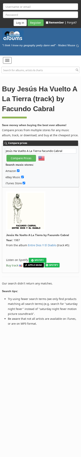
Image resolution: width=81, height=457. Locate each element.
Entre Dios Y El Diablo (42, 245)
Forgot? (72, 22)
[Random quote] (77, 45)
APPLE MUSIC (35, 265)
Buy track (12, 265)
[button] (7, 60)
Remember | (57, 22)
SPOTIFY (39, 260)
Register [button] (35, 23)
